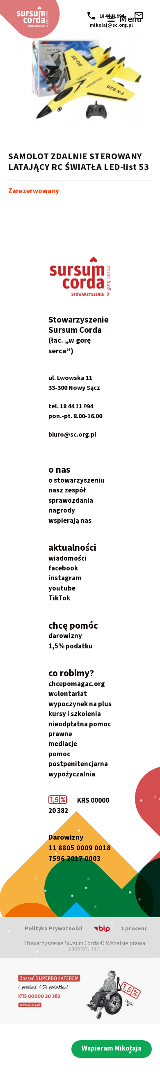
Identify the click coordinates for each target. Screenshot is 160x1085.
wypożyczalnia (71, 773)
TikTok (59, 597)
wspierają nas (69, 520)
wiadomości (67, 558)
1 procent (134, 928)
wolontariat (67, 693)
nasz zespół (67, 489)
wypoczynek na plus (80, 703)
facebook (63, 567)
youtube (61, 588)
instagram (65, 577)
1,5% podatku (70, 645)
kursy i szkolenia (74, 713)
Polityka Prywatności (53, 928)
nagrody (61, 510)
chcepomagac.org (76, 683)
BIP (91, 928)
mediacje (62, 743)
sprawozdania (70, 500)
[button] (111, 1049)
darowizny (65, 635)
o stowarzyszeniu (76, 480)
